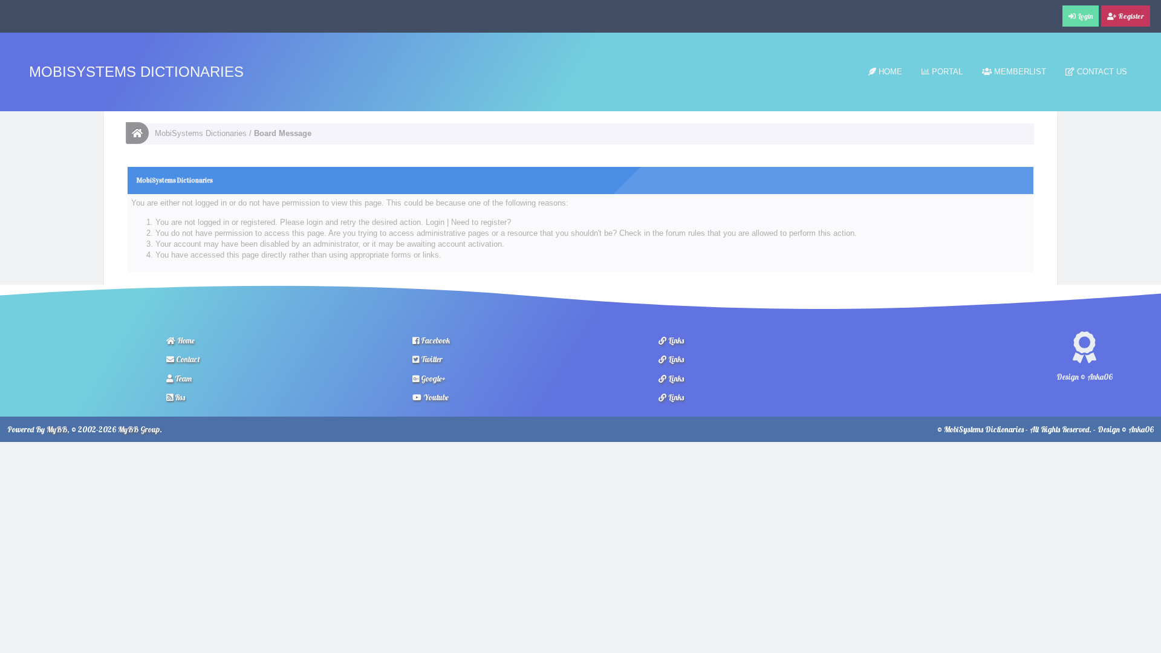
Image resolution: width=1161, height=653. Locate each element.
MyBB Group (139, 429)
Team (182, 378)
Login (435, 222)
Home (889, 71)
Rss (179, 397)
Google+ (432, 378)
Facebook (434, 340)
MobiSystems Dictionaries (136, 71)
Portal (946, 71)
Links (675, 340)
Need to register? (481, 222)
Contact (187, 359)
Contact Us (1101, 71)
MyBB (57, 429)
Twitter (431, 359)
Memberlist (1019, 71)
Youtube (435, 397)
